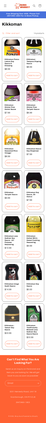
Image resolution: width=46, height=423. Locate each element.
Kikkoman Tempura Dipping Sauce (34, 61)
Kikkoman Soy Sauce (33, 285)
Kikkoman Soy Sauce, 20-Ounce (33, 194)
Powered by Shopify (30, 416)
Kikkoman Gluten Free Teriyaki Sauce (33, 107)
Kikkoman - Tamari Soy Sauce (9, 328)
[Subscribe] (38, 383)
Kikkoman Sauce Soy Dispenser (34, 150)
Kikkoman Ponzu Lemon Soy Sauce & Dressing (12, 62)
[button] (5, 6)
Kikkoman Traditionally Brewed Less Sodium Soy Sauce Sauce (32, 330)
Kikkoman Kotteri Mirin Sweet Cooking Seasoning (33, 239)
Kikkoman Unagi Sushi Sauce (12, 285)
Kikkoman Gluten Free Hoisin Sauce (10, 107)
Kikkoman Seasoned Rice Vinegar (11, 151)
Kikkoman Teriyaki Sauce (11, 193)
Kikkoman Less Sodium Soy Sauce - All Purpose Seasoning (11, 240)
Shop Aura (19, 416)
